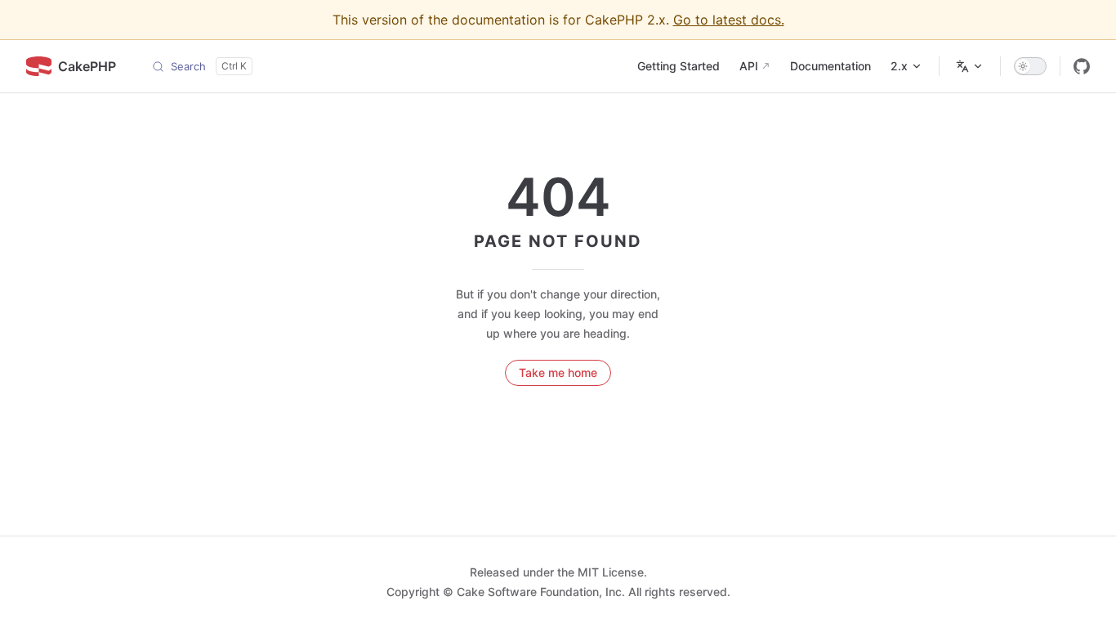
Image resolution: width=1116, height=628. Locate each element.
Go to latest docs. (728, 19)
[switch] (1030, 66)
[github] (1081, 66)
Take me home (558, 372)
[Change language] (969, 66)
